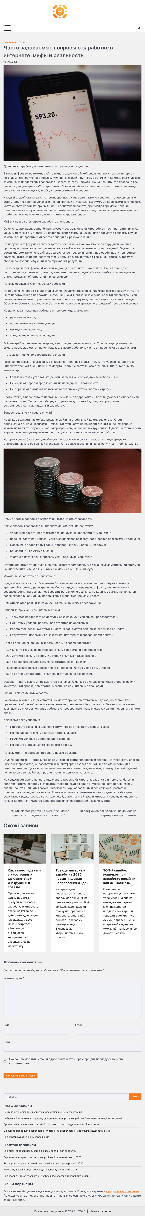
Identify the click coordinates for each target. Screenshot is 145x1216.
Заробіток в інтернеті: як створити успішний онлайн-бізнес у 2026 (42, 1157)
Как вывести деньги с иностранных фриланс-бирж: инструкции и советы (24, 878)
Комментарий (14, 978)
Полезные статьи (15, 42)
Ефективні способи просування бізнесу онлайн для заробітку (40, 1150)
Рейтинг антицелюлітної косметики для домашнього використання (43, 1112)
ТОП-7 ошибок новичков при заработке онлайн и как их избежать (119, 876)
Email (80, 1025)
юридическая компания (122, 1191)
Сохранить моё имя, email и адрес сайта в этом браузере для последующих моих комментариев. (66, 1061)
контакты (104, 1211)
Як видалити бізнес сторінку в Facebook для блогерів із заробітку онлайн (47, 1176)
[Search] (138, 28)
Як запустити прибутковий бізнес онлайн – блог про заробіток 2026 (43, 1163)
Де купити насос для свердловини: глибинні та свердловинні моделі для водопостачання (57, 1130)
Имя (8, 1025)
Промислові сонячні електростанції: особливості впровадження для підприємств (52, 1124)
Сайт (7, 1042)
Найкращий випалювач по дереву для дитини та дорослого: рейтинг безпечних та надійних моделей (63, 1118)
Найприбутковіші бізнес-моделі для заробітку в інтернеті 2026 (40, 1169)
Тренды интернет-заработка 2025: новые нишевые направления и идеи (72, 876)
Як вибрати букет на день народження (26, 1136)
